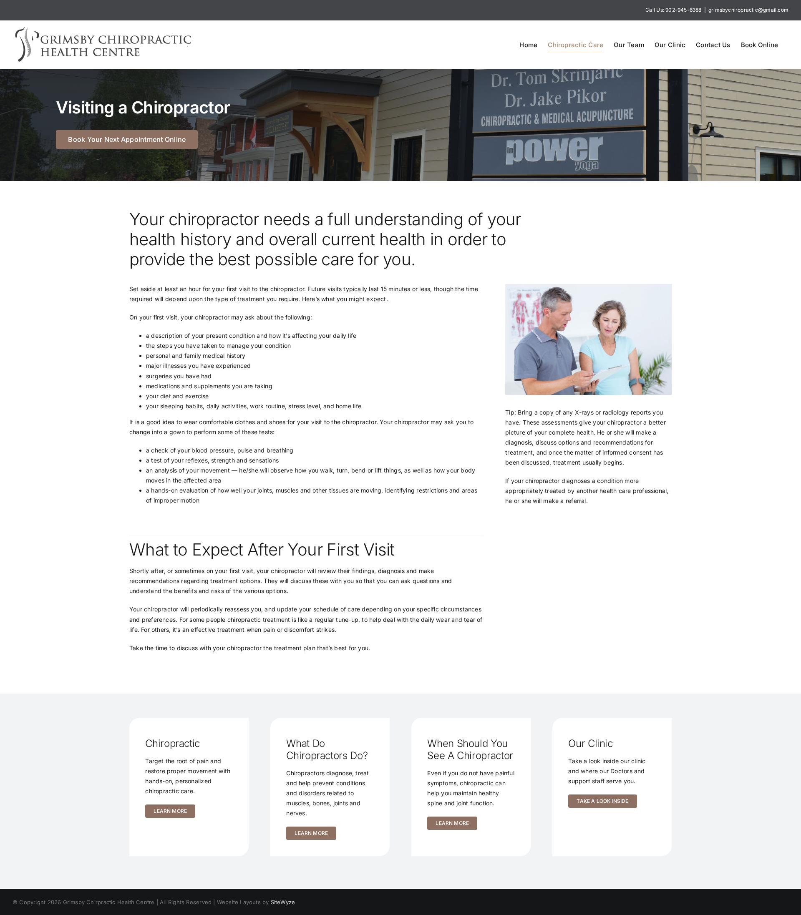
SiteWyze (283, 902)
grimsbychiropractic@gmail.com (748, 10)
